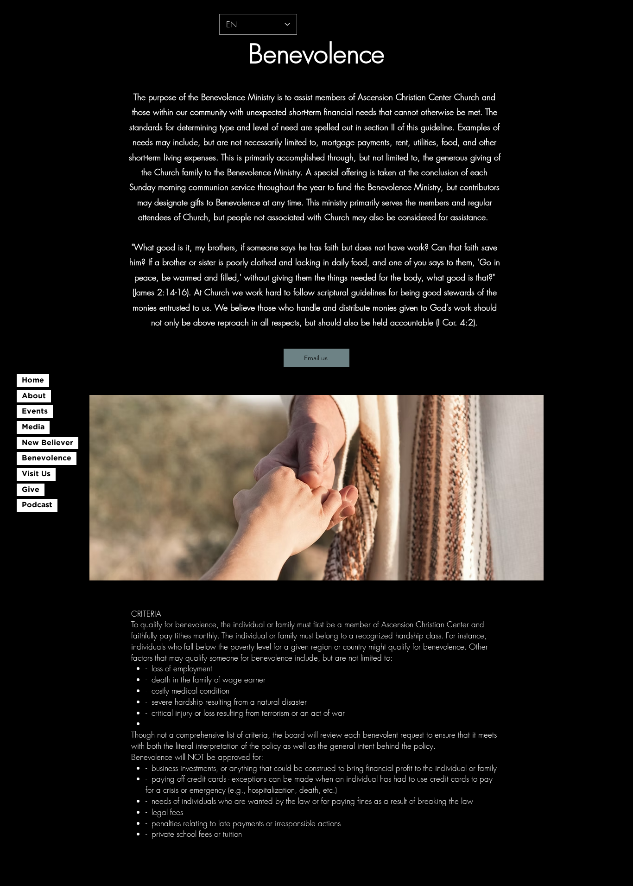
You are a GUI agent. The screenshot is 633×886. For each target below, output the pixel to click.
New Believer (47, 443)
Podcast (37, 505)
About (34, 396)
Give (30, 489)
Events (35, 411)
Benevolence (46, 458)
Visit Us (36, 474)
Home (33, 380)
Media (33, 427)
